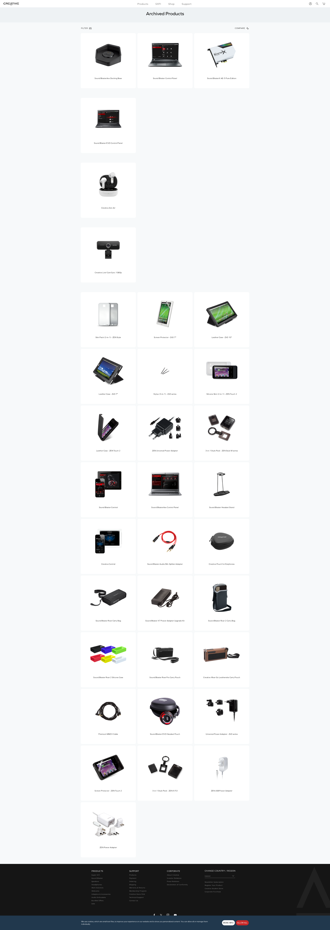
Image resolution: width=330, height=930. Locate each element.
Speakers (95, 881)
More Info (228, 923)
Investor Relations (174, 878)
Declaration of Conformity (177, 885)
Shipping (132, 885)
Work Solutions (97, 888)
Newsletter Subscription (214, 882)
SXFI (158, 3)
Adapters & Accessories (101, 894)
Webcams (95, 891)
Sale (93, 904)
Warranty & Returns (137, 888)
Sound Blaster (97, 878)
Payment (133, 878)
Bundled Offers (98, 901)
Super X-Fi (96, 875)
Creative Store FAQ (137, 894)
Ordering (132, 881)
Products (133, 875)
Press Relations (173, 881)
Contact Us (133, 901)
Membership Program (138, 891)
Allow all (242, 923)
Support (187, 3)
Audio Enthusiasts (99, 897)
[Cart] (323, 3)
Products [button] (142, 3)
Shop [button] (171, 3)
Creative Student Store (214, 888)
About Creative (173, 875)
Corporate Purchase (213, 892)
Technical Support (136, 897)
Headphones (97, 885)
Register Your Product (213, 885)
